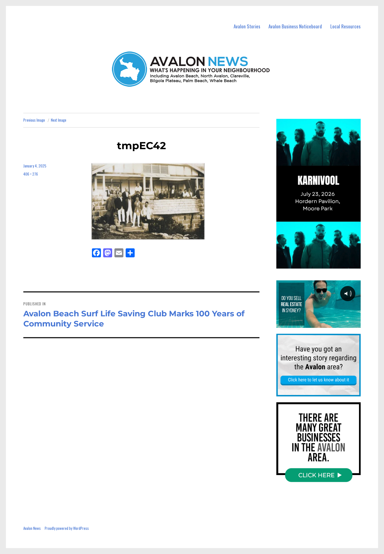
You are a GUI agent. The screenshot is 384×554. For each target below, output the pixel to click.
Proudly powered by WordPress (67, 528)
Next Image (58, 120)
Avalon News (32, 528)
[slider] (324, 264)
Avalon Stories (247, 26)
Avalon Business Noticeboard (295, 26)
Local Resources (345, 26)
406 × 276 (30, 174)
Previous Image (34, 120)
